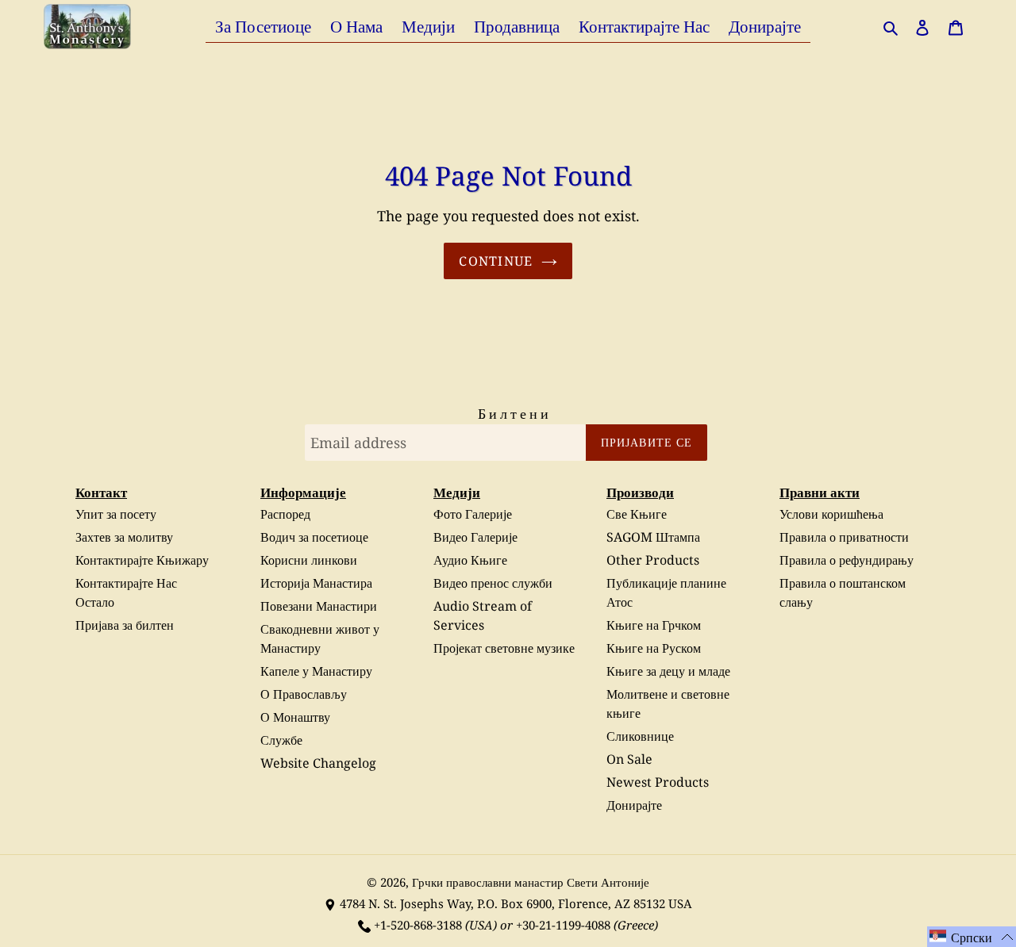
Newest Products (657, 782)
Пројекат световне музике (504, 648)
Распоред (285, 514)
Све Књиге (636, 514)
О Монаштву (295, 717)
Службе (281, 740)
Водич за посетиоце (314, 537)
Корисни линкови (308, 560)
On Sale (629, 759)
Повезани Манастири (318, 606)
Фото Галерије (472, 514)
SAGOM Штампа (653, 537)
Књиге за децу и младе (668, 671)
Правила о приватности (844, 537)
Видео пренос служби (492, 583)
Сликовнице (640, 736)
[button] (971, 936)
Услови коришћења (831, 514)
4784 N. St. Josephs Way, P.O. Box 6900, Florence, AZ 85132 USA (516, 903)
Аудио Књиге (470, 560)
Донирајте (634, 805)
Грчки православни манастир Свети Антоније (530, 882)
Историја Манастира (316, 583)
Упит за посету (115, 514)
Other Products (652, 560)
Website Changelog (318, 763)
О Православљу (303, 694)
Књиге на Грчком (653, 625)
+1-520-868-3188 (418, 925)
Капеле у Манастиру (316, 671)
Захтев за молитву (124, 537)
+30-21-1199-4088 (563, 925)
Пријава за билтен (124, 625)
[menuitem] (263, 25)
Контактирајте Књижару (142, 560)
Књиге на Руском (653, 648)
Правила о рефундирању (846, 560)
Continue (496, 261)
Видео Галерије (475, 537)
